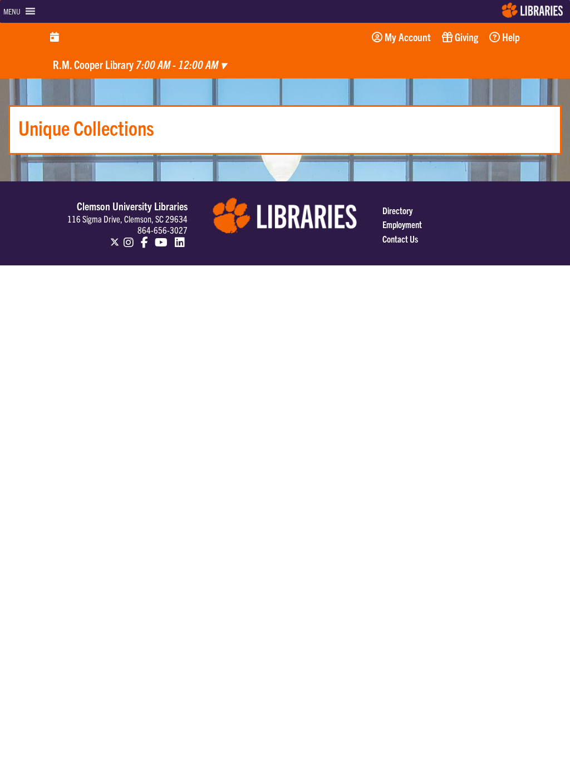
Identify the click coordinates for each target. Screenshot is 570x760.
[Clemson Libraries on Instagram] (128, 237)
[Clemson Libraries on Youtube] (161, 237)
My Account (406, 36)
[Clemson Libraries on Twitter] (114, 237)
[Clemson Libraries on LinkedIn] (180, 237)
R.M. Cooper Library (139, 64)
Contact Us (400, 238)
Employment (402, 224)
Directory (397, 210)
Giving (465, 36)
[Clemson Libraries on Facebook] (144, 237)
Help (510, 36)
